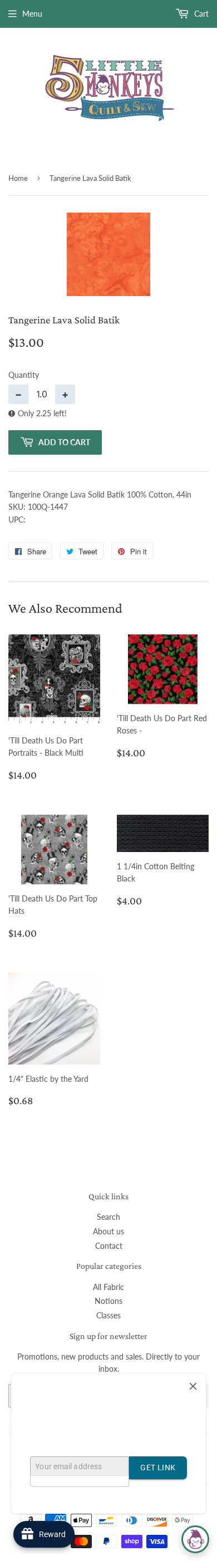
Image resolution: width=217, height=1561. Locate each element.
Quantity (23, 375)
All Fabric (108, 1287)
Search (108, 1217)
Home (18, 178)
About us (108, 1231)
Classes (108, 1315)
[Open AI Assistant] (195, 1539)
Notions (108, 1301)
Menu (32, 13)
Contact (108, 1245)
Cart (200, 13)
